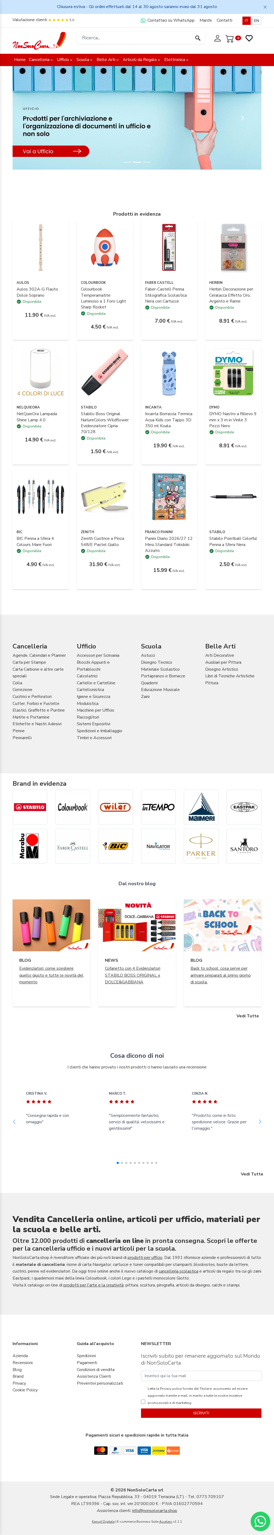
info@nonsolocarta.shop (154, 1511)
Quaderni (149, 683)
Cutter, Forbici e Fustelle (36, 704)
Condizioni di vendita (96, 1370)
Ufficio (63, 60)
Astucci (148, 655)
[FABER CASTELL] (72, 846)
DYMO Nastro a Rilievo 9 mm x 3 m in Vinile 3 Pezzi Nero (233, 420)
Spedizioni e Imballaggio (99, 731)
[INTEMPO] (158, 807)
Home (20, 60)
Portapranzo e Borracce (163, 676)
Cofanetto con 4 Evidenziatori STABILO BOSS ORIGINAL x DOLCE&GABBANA (132, 975)
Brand (18, 1376)
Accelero (165, 1521)
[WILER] (115, 807)
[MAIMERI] (201, 807)
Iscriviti (201, 1413)
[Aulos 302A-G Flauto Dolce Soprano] (41, 247)
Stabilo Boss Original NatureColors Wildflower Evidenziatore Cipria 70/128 (105, 423)
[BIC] (115, 846)
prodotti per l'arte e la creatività (93, 1285)
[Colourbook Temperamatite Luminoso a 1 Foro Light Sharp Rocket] (105, 247)
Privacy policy (170, 1388)
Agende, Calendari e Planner (39, 655)
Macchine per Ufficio (95, 710)
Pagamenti (87, 1363)
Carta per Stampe (29, 662)
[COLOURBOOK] (72, 807)
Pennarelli (22, 738)
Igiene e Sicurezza (93, 697)
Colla (17, 683)
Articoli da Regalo (140, 60)
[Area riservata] (218, 38)
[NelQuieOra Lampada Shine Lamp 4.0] (41, 372)
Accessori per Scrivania (98, 655)
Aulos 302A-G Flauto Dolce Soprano (37, 292)
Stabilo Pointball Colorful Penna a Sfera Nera (233, 541)
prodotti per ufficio (145, 1258)
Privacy (19, 1383)
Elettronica (174, 60)
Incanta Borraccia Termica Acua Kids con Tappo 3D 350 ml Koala (168, 420)
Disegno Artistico (221, 669)
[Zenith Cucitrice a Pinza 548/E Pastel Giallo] (105, 496)
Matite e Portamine (31, 717)
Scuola (83, 60)
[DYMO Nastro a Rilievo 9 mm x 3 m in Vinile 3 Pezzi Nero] (233, 372)
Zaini (145, 697)
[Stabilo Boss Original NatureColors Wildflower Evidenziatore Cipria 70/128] (105, 372)
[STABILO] (30, 807)
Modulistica (87, 704)
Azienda (20, 1356)
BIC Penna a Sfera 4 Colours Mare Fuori (35, 541)
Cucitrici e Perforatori (32, 697)
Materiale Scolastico (160, 669)
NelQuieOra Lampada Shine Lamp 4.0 (37, 417)
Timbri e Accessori (94, 738)
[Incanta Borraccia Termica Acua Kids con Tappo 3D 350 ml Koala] (169, 372)
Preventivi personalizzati (100, 1383)
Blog (17, 1370)
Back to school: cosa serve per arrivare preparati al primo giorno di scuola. (221, 975)
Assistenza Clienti (94, 1376)
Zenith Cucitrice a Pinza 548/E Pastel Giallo (102, 541)
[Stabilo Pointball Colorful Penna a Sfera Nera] (233, 496)
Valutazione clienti (30, 20)
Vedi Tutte (248, 1016)
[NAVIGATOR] (158, 846)
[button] (31, 118)
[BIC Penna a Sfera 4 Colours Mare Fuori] (41, 496)
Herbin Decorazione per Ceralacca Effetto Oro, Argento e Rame (231, 295)
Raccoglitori (88, 717)
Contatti (224, 20)
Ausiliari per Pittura (223, 662)
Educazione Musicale (160, 690)
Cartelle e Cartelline (96, 683)
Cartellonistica (90, 690)
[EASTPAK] (244, 807)
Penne (19, 731)
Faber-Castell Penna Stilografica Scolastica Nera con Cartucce (166, 295)
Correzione (22, 690)
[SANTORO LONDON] (244, 846)
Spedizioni (86, 1356)
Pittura (211, 683)
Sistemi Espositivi (93, 724)
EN (256, 20)
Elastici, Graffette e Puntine (39, 710)
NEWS (111, 960)
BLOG (25, 960)
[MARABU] (30, 846)
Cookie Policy (25, 1390)
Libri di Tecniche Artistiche (229, 676)
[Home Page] (39, 40)
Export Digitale (103, 1521)
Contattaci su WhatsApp (170, 20)
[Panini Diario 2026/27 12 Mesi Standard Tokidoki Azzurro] (169, 496)
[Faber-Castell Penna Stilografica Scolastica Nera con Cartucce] (169, 247)
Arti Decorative (219, 655)
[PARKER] (201, 846)
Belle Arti (106, 60)
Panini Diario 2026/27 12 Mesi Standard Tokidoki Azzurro (169, 544)
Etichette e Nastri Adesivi (37, 724)
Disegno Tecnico (156, 662)
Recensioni (23, 1363)
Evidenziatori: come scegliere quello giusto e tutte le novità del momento (51, 975)
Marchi (206, 20)
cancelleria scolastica (178, 1271)
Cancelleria (39, 60)
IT (246, 20)
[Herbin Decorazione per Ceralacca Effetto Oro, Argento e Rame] (233, 247)
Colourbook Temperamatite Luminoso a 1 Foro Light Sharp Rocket (103, 298)
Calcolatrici (87, 676)
